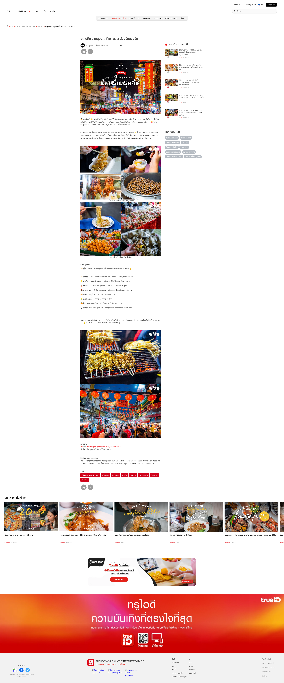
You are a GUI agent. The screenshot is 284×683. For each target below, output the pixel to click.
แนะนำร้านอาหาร (189, 152)
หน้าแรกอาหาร (103, 18)
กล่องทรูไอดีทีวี (177, 673)
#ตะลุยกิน (133, 475)
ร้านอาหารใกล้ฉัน (172, 138)
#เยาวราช (84, 480)
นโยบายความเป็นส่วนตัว (269, 667)
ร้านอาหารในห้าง (172, 147)
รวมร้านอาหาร (186, 138)
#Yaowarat (105, 475)
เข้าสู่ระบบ (271, 4)
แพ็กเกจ (192, 669)
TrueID (13, 5)
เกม (37, 11)
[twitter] (27, 670)
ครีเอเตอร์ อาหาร (171, 18)
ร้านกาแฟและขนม (144, 18)
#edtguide (115, 475)
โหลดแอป (237, 4)
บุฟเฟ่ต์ (132, 18)
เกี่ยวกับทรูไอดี (266, 659)
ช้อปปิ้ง (174, 669)
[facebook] (21, 670)
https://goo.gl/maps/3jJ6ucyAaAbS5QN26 (104, 447)
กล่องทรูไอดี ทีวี (251, 4)
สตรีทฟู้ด (40, 26)
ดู (14, 11)
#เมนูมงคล (154, 475)
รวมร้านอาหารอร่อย (119, 18)
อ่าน (30, 11)
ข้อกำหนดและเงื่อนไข (268, 663)
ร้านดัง (180, 57)
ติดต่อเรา (264, 676)
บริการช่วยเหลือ (266, 672)
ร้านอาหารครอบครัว (173, 152)
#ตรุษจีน (124, 475)
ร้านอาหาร (184, 147)
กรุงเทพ (185, 142)
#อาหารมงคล (143, 475)
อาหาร (17, 26)
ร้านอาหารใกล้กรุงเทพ (193, 156)
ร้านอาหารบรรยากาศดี (174, 156)
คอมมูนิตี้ (192, 673)
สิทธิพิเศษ (22, 11)
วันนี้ (8, 11)
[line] (15, 670)
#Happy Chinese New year (90, 475)
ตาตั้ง (44, 11)
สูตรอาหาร (158, 18)
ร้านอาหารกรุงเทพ (172, 142)
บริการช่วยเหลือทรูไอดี (179, 676)
